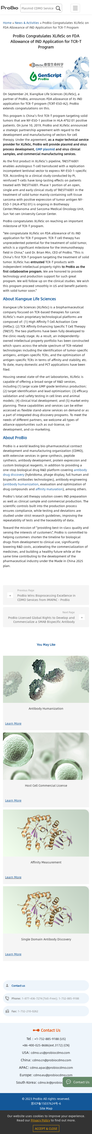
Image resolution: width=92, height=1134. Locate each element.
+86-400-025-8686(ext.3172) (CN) (46, 1045)
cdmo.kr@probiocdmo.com (57, 1082)
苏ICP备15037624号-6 (46, 1103)
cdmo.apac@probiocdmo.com (51, 1067)
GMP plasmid (45, 149)
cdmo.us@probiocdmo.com (50, 1052)
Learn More (13, 723)
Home (7, 22)
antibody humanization (21, 484)
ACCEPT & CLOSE (46, 1128)
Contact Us (51, 1030)
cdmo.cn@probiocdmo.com (51, 1060)
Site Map (46, 1108)
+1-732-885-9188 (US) (50, 1038)
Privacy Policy (40, 1120)
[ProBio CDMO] (9, 7)
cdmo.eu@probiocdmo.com (53, 1075)
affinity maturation (49, 489)
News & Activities (27, 22)
